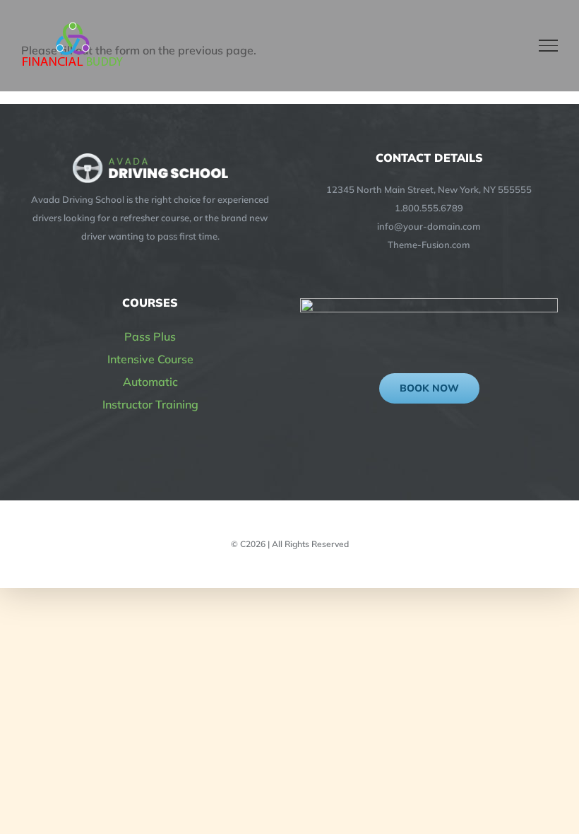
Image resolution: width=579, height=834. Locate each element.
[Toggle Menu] (548, 45)
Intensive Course (150, 359)
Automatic (150, 382)
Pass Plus (150, 336)
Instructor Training (150, 404)
